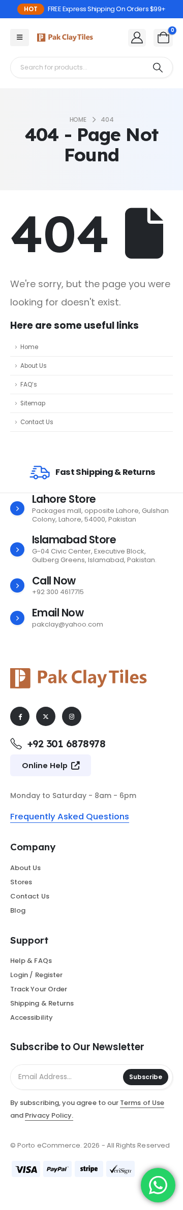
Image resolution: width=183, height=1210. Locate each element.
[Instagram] (71, 716)
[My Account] (137, 37)
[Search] (157, 67)
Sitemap (32, 403)
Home (29, 347)
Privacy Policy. (49, 1115)
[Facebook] (19, 716)
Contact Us (36, 422)
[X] (45, 716)
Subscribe (145, 1077)
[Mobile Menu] (19, 37)
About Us (33, 366)
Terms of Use (142, 1103)
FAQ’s (28, 385)
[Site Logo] (65, 37)
